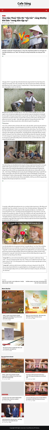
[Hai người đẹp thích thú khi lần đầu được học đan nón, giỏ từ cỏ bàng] (24, 152)
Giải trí (4, 15)
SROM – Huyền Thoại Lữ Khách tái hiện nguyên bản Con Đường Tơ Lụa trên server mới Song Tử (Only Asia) (12, 317)
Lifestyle (31, 312)
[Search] (46, 10)
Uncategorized (29, 371)
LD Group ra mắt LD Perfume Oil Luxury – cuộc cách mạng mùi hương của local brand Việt (36, 376)
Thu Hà (12, 22)
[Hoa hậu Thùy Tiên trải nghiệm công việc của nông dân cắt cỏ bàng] (24, 100)
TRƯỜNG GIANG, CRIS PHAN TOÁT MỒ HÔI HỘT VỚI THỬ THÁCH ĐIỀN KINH (36, 281)
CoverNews (29, 428)
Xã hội (35, 312)
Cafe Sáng (24, 3)
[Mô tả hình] (24, 123)
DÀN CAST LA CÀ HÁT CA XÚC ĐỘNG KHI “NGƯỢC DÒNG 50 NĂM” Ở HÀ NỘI (13, 281)
